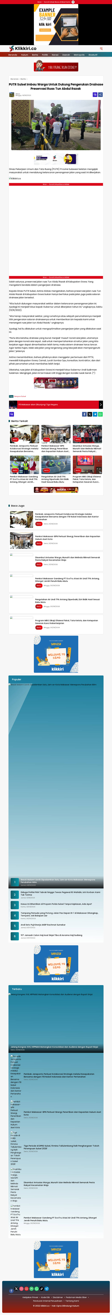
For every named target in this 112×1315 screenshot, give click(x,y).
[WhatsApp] (100, 414)
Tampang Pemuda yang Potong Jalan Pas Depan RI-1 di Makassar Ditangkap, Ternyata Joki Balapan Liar (59, 914)
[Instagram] (21, 1289)
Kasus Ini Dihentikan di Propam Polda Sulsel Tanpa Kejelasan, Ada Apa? (56, 904)
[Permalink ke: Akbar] (12, 94)
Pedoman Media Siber (76, 1297)
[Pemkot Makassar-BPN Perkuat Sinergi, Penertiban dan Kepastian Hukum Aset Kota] (56, 434)
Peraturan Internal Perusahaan (47, 1301)
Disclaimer (58, 1297)
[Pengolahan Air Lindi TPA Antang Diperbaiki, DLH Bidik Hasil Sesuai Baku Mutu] (56, 465)
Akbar (18, 94)
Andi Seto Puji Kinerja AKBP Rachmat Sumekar (43, 925)
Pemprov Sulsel (20, 396)
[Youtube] (26, 1289)
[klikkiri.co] (22, 48)
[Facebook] (84, 414)
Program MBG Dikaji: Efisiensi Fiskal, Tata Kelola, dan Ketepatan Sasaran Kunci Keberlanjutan (87, 479)
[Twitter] (89, 414)
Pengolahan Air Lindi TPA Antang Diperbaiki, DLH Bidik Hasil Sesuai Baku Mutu (55, 479)
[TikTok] (41, 1289)
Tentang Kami (72, 1301)
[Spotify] (31, 1289)
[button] (101, 48)
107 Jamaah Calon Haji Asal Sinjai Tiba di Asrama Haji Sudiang (51, 935)
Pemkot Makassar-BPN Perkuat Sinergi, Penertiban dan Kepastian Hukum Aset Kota (54, 449)
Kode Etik (45, 1297)
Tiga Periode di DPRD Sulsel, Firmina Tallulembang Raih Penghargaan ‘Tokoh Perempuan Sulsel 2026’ (61, 1147)
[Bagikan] (100, 94)
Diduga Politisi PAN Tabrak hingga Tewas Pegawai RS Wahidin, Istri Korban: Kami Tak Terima (60, 893)
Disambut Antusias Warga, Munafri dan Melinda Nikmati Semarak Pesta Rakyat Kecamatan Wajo (87, 449)
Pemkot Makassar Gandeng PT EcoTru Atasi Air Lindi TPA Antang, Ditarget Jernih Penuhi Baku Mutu (24, 479)
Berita (15, 439)
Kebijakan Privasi (30, 1297)
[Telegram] (95, 414)
